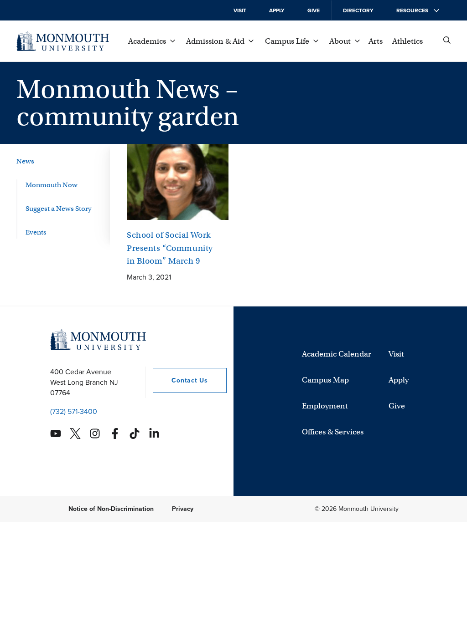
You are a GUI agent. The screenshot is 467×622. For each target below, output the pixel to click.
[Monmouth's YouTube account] (55, 433)
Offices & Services (332, 432)
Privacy (182, 509)
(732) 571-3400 (73, 411)
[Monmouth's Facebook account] (114, 433)
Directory (358, 10)
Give (313, 10)
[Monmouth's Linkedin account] (154, 433)
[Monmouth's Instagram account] (94, 433)
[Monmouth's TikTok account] (134, 433)
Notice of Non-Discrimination (111, 509)
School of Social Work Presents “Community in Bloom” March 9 (170, 248)
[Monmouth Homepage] (62, 41)
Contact (180, 380)
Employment (325, 406)
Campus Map (325, 380)
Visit (240, 10)
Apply (277, 10)
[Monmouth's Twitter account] (75, 433)
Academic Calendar (336, 354)
